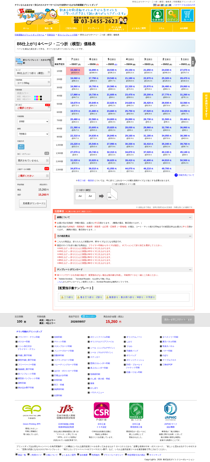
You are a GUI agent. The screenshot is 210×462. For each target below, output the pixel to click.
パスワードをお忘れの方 (184, 5)
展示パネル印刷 (169, 341)
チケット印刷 (60, 341)
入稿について (52, 455)
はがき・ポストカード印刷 (66, 371)
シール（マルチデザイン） (102, 352)
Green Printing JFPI (31, 424)
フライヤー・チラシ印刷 (29, 337)
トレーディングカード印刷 (66, 364)
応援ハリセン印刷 (134, 372)
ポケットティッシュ (135, 360)
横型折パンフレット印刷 (29, 378)
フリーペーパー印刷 (27, 364)
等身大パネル (168, 346)
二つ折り (68, 297)
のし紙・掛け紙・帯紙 (100, 379)
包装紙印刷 (95, 374)
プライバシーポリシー (113, 455)
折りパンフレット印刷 (67, 35)
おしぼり (94, 388)
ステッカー (95, 357)
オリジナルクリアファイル (102, 341)
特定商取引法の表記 (136, 455)
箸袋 (92, 383)
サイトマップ (155, 455)
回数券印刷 (59, 355)
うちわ (129, 346)
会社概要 (84, 455)
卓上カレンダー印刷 (99, 368)
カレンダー (90, 316)
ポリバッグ (131, 355)
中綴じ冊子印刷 (25, 355)
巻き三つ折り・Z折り (91, 297)
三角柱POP (167, 364)
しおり (129, 341)
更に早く (193, 61)
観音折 (91, 180)
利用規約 (96, 455)
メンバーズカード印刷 (64, 351)
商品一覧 (22, 455)
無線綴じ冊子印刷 (26, 369)
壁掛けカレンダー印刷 (100, 363)
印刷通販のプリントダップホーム (29, 35)
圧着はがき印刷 (61, 375)
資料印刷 (22, 383)
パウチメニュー (97, 392)
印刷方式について (186, 175)
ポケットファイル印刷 (100, 337)
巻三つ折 (82, 180)
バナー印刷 (167, 351)
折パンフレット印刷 (27, 374)
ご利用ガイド (36, 455)
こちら (60, 282)
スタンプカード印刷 (63, 346)
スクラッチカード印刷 (64, 360)
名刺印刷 (58, 337)
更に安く (53, 61)
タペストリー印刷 (170, 337)
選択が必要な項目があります (178, 319)
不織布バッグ (132, 351)
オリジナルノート (134, 337)
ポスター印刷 (24, 341)
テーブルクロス (169, 360)
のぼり (165, 355)
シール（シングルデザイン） (103, 348)
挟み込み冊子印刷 (26, 387)
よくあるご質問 (69, 455)
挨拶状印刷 (59, 389)
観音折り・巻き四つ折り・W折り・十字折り (132, 297)
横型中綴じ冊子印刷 (27, 360)
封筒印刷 (58, 380)
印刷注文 (51, 35)
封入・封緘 (59, 384)
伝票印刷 (58, 395)
